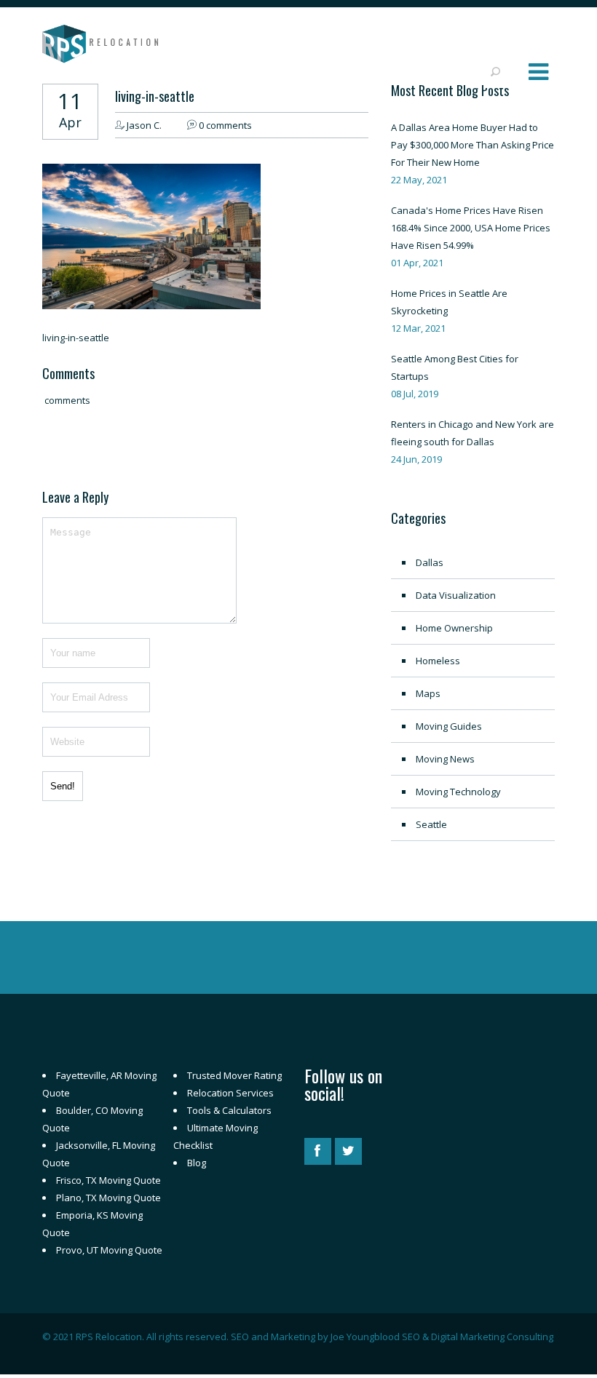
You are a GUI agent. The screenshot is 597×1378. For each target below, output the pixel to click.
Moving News (445, 758)
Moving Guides (449, 726)
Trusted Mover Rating (234, 1075)
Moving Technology (458, 791)
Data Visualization (456, 595)
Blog (196, 1162)
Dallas (429, 562)
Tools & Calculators (229, 1110)
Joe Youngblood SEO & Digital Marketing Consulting (442, 1336)
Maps (428, 693)
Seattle (431, 824)
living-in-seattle (154, 96)
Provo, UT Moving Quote (109, 1249)
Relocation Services (230, 1092)
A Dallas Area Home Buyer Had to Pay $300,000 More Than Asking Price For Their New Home (472, 145)
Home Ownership (454, 627)
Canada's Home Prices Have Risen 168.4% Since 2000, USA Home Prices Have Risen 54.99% (470, 228)
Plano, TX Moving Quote (108, 1197)
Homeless (438, 660)
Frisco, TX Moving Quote (108, 1180)
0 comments (225, 125)
